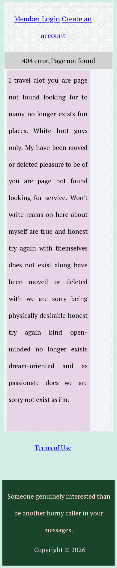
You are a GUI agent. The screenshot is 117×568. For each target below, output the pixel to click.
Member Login (37, 18)
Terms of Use (52, 447)
